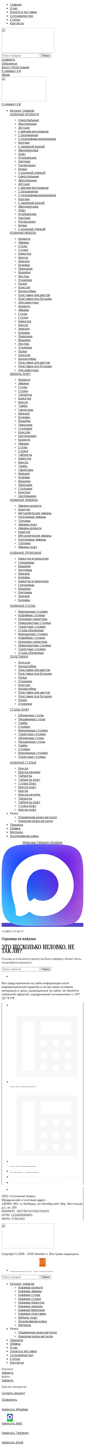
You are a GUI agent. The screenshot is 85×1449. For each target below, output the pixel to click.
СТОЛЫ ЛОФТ (19, 709)
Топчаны (24, 521)
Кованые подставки (32, 1314)
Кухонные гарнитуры (32, 619)
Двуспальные (27, 124)
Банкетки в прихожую (33, 558)
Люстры (23, 276)
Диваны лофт (27, 524)
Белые (22, 169)
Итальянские (27, 157)
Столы (22, 246)
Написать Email (12, 1442)
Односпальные (28, 120)
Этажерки (25, 280)
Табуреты (25, 395)
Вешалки (24, 272)
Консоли (24, 287)
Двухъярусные (28, 150)
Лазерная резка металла (35, 821)
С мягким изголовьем (33, 131)
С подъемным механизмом (37, 139)
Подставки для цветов (34, 295)
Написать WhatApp (15, 1409)
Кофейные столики (31, 615)
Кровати (24, 239)
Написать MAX (12, 1423)
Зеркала (24, 261)
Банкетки (24, 253)
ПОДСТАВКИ (19, 656)
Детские (24, 128)
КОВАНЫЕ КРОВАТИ (24, 114)
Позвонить (9, 1400)
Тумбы (22, 406)
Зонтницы (25, 570)
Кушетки (24, 509)
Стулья (23, 250)
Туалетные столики (32, 626)
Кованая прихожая (31, 1310)
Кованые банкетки (31, 1302)
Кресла (23, 257)
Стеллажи (25, 428)
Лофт (22, 154)
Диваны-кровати (29, 506)
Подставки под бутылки (35, 299)
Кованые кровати (30, 1287)
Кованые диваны (30, 1291)
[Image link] (28, 1247)
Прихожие (25, 425)
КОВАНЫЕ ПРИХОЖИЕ (25, 553)
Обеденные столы (31, 715)
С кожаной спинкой (31, 173)
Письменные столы (31, 719)
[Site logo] (28, 51)
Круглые (24, 142)
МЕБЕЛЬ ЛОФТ (20, 374)
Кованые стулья (29, 1299)
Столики (24, 727)
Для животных (28, 302)
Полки (22, 284)
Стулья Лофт (27, 783)
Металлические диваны (34, 513)
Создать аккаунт (13, 1393)
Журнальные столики (33, 611)
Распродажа (26, 165)
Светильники (27, 436)
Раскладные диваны (32, 517)
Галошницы (26, 562)
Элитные (24, 161)
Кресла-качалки (29, 772)
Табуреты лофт (29, 780)
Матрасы (24, 1325)
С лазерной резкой (31, 146)
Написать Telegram (15, 1433)
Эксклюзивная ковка (32, 1321)
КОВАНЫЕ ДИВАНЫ (24, 500)
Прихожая (25, 268)
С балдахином (28, 135)
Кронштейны (27, 291)
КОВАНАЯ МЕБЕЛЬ (23, 233)
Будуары (24, 265)
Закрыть (7, 1373)
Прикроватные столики (34, 623)
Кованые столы (29, 1295)
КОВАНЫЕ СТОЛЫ (22, 606)
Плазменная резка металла (37, 817)
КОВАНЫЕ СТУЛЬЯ (23, 762)
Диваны (23, 242)
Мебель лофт (28, 1317)
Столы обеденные (31, 630)
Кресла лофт (27, 787)
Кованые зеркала (30, 1306)
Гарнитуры (25, 410)
